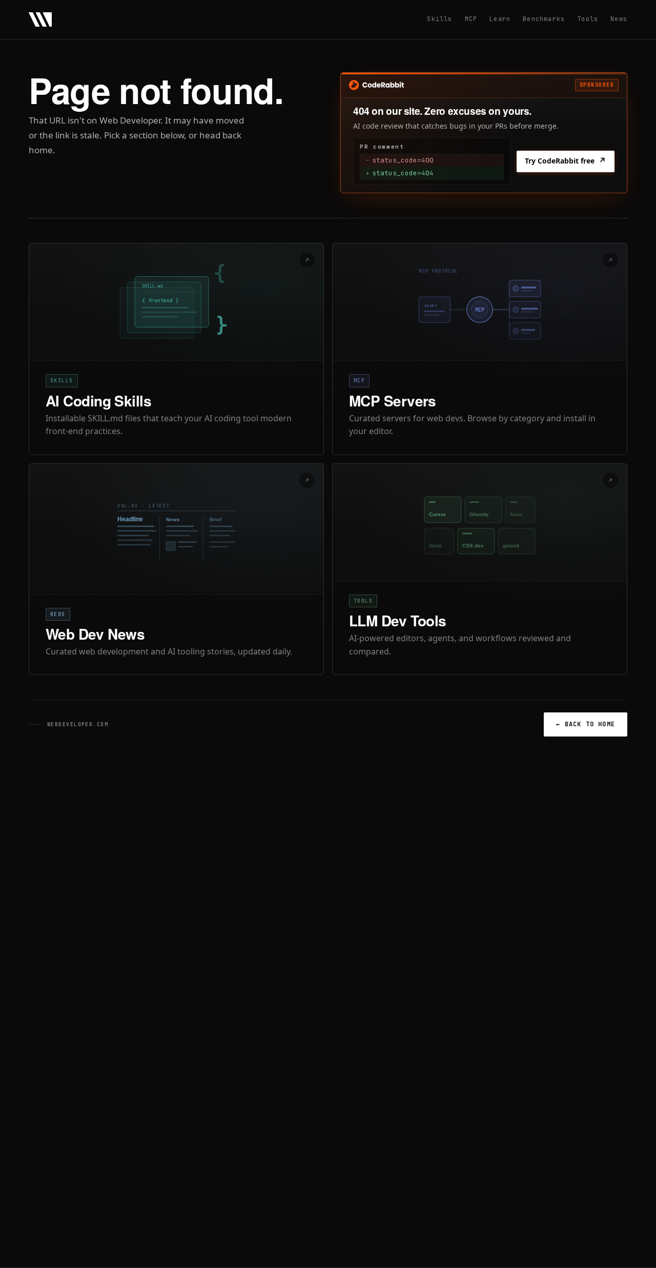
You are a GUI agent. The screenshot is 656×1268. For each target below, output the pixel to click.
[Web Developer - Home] (40, 19)
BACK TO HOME (585, 724)
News (618, 19)
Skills (439, 19)
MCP (471, 19)
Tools (587, 19)
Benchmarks (544, 19)
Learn (499, 19)
